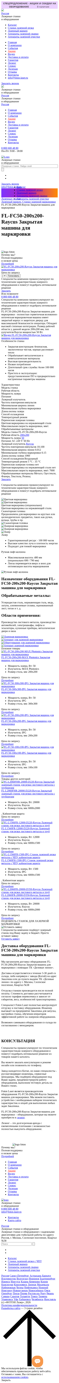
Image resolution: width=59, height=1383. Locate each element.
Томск (34, 1296)
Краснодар (7, 1284)
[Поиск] (2, 169)
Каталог (12, 24)
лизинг (21, 1117)
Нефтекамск (31, 1287)
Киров (44, 1281)
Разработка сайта (10, 1308)
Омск (47, 1290)
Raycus (30, 443)
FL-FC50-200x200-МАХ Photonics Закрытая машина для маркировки (25, 659)
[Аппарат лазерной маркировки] (20, 645)
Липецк (32, 1284)
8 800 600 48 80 (9, 148)
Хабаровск (25, 1299)
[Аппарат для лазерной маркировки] (22, 639)
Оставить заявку (10, 938)
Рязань (50, 1293)
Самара (5, 1296)
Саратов (14, 1296)
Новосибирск (36, 1290)
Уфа (16, 1299)
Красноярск (20, 1284)
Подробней (7, 263)
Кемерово (34, 1281)
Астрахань (35, 1275)
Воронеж (34, 1278)
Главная (12, 42)
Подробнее (7, 680)
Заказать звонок (10, 83)
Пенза (16, 1293)
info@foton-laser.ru (18, 77)
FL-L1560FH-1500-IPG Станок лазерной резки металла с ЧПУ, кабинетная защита (27, 862)
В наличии (43, 6)
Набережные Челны (12, 1287)
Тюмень (42, 1296)
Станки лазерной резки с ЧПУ (25, 1261)
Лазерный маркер (18, 30)
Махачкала (43, 1284)
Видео (11, 54)
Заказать (6, 290)
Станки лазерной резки (21, 27)
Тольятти (25, 1296)
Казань (25, 1281)
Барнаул (46, 1275)
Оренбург (6, 1293)
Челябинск (37, 1299)
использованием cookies (14, 1377)
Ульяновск (7, 1299)
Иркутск (15, 1281)
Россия (5, 13)
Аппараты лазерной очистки (24, 36)
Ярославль (50, 1299)
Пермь (23, 1293)
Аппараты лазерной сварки (23, 33)
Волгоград (22, 1278)
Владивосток (8, 1278)
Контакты (13, 74)
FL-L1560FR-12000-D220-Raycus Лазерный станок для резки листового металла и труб (25, 830)
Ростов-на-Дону (37, 1293)
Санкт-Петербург (19, 1275)
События (13, 48)
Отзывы (12, 71)
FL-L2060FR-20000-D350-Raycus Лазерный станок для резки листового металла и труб (25, 897)
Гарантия (13, 60)
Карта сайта (14, 1220)
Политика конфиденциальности (19, 1305)
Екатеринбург (47, 1278)
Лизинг (12, 63)
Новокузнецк (20, 1290)
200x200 (24, 435)
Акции (12, 51)
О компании (15, 45)
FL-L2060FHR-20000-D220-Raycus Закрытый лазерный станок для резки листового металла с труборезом (28, 793)
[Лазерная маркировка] (14, 636)
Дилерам (13, 68)
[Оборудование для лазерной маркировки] (25, 642)
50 (22, 438)
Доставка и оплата (18, 57)
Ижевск (5, 1281)
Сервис (12, 66)
